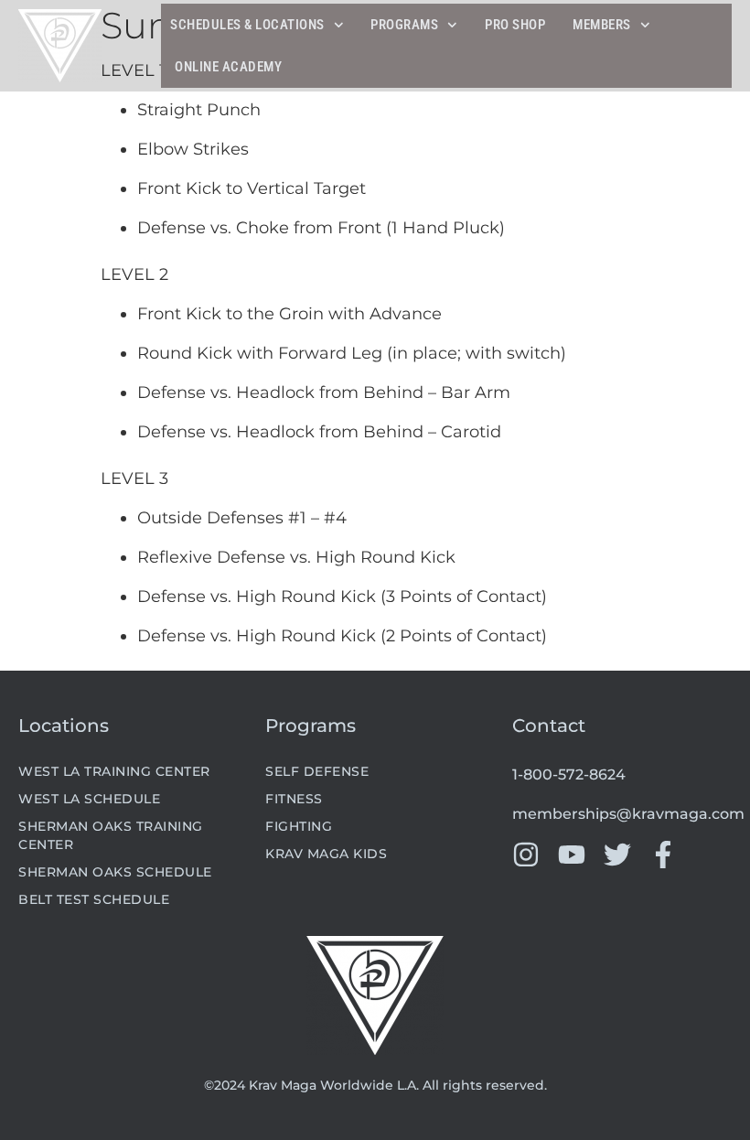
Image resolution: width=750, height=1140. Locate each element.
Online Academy (228, 67)
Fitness (294, 798)
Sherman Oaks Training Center (110, 835)
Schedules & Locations (247, 24)
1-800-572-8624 (569, 774)
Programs (404, 24)
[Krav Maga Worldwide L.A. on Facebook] (663, 854)
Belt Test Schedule (93, 899)
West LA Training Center (114, 771)
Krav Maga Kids (326, 853)
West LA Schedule (89, 798)
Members (602, 24)
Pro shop (515, 24)
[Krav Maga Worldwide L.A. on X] (617, 854)
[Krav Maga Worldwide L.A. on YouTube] (571, 854)
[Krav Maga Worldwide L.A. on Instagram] (526, 854)
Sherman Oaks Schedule (115, 872)
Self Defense (317, 771)
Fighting (298, 826)
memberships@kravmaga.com (628, 814)
